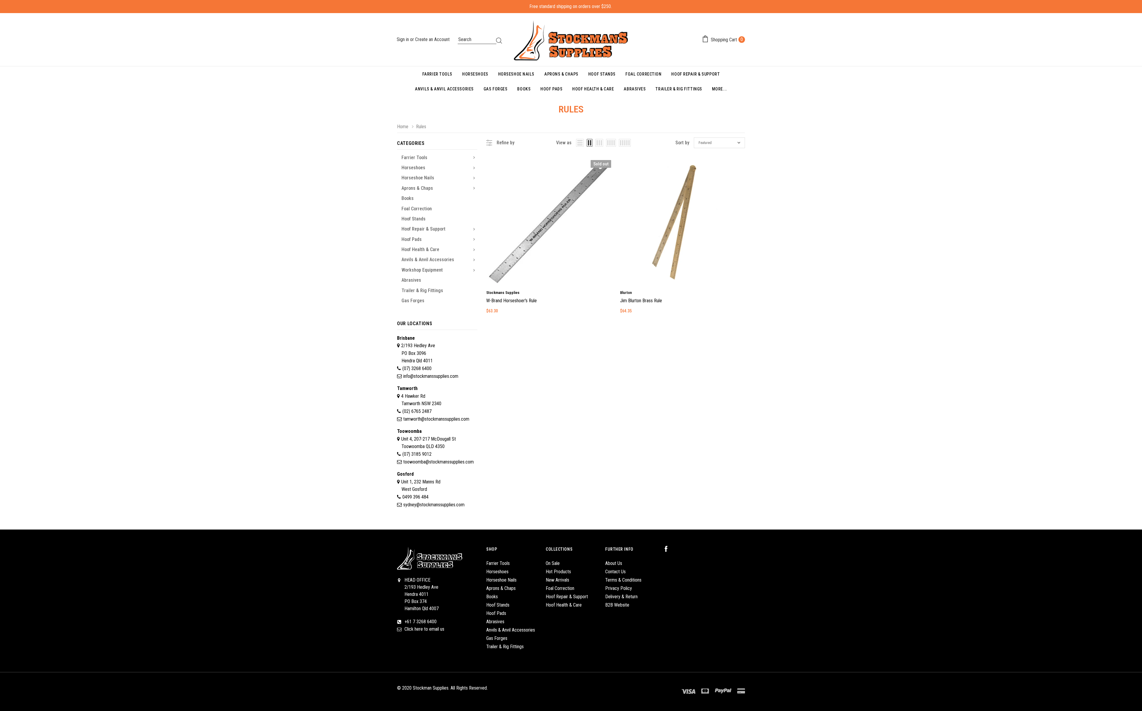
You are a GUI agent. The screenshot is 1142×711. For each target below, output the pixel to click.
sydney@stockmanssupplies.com (434, 505)
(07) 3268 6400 (417, 368)
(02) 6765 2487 (417, 411)
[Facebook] (669, 549)
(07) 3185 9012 (417, 454)
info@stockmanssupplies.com (430, 376)
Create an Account (432, 39)
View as (564, 142)
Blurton (626, 292)
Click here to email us (424, 629)
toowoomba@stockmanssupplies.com (438, 462)
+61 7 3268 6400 (420, 621)
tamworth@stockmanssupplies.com (436, 419)
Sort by (682, 142)
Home (402, 126)
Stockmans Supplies (503, 292)
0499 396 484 (415, 497)
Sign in (403, 39)
